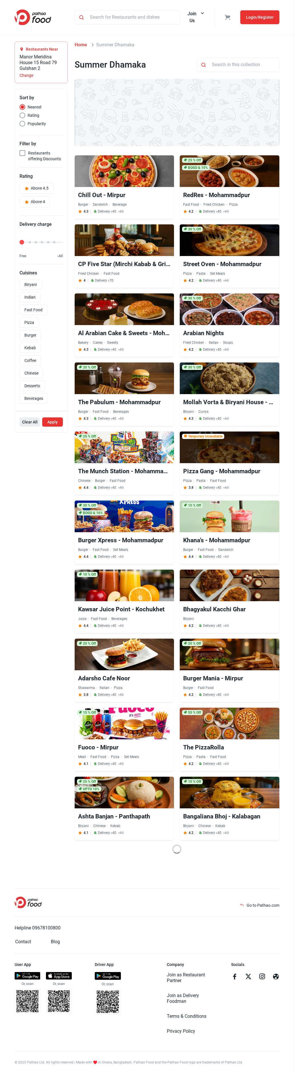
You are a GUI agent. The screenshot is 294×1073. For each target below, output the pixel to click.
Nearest (35, 107)
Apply (52, 422)
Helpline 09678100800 (38, 928)
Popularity (37, 123)
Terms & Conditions (186, 1016)
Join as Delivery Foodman (183, 998)
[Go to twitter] (248, 977)
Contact (23, 941)
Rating (33, 115)
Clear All (30, 422)
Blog (55, 941)
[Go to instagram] (262, 977)
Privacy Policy (181, 1031)
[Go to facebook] (234, 977)
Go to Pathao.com (262, 905)
